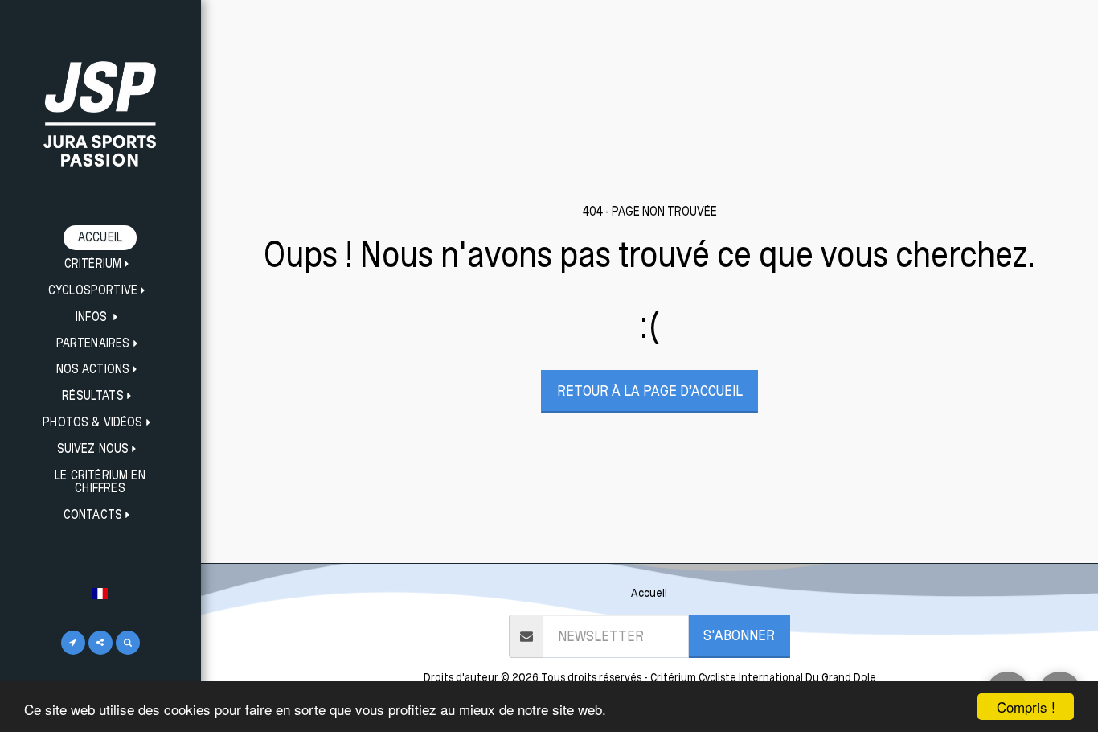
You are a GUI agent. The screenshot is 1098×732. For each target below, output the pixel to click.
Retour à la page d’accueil (650, 390)
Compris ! (1026, 707)
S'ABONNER (739, 635)
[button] (100, 264)
